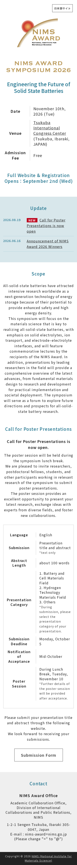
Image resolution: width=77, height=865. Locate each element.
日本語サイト (62, 8)
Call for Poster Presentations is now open (46, 225)
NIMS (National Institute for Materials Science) (48, 858)
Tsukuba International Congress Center (49, 128)
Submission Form (38, 755)
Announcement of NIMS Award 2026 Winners (48, 243)
